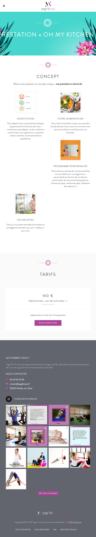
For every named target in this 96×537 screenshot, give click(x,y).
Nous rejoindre (42, 529)
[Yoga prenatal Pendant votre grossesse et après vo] (80, 458)
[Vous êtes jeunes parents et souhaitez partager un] (59, 436)
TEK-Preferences (75, 522)
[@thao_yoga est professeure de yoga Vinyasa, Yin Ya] (37, 436)
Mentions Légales (69, 529)
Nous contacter (23, 529)
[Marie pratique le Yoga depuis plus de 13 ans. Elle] (16, 479)
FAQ (55, 529)
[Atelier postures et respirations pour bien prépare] (37, 458)
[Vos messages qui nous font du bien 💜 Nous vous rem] (80, 436)
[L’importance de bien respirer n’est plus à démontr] (16, 436)
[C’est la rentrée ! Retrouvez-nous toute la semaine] (16, 458)
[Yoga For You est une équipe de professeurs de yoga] (59, 458)
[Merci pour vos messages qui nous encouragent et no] (37, 415)
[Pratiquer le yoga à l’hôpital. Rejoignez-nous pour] (80, 415)
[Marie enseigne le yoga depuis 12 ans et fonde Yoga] (59, 415)
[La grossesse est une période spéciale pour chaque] (16, 415)
